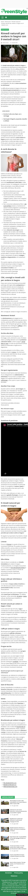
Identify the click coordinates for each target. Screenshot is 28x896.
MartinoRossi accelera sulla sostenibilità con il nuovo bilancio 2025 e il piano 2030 (18, 802)
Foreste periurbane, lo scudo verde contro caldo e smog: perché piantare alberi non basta (18, 847)
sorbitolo (15, 661)
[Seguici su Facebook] (6, 17)
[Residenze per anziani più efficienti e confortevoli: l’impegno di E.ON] (5, 820)
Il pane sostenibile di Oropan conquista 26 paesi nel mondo (17, 855)
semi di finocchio (6, 693)
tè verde (19, 596)
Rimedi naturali (4, 29)
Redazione (14, 876)
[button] (26, 17)
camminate (4, 380)
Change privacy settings (22, 894)
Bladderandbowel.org (9, 785)
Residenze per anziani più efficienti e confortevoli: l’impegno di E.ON (16, 820)
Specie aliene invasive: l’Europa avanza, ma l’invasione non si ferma (17, 864)
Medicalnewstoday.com (10, 786)
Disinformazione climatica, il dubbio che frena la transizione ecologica (17, 829)
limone (9, 544)
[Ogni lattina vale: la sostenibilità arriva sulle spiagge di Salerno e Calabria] (5, 838)
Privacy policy (18, 873)
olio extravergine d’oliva (18, 568)
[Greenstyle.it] (14, 11)
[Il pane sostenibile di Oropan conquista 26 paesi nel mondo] (5, 856)
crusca (14, 352)
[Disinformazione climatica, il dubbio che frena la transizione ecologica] (5, 829)
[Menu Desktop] (2, 17)
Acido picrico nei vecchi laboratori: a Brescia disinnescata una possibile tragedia (18, 811)
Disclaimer (8, 873)
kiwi (20, 609)
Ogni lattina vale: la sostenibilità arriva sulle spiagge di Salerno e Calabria (18, 838)
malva (25, 596)
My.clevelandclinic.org (9, 783)
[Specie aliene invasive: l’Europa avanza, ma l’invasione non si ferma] (5, 864)
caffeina (20, 326)
